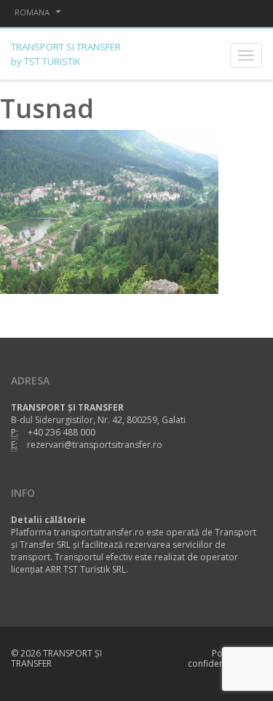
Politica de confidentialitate (221, 658)
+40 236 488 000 (61, 432)
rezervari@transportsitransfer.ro (94, 444)
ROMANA (33, 12)
